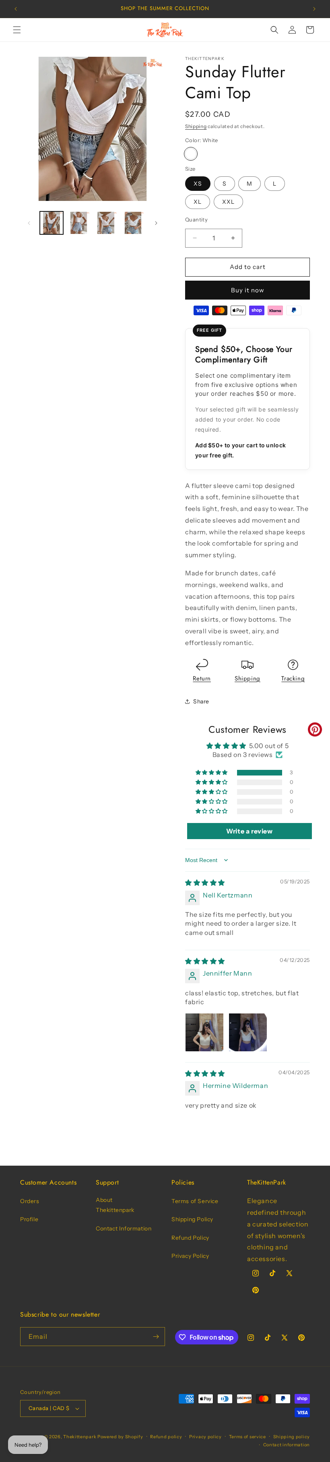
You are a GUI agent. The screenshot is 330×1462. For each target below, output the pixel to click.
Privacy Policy (190, 1255)
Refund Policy (190, 1237)
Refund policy (166, 1436)
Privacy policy (205, 1436)
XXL (228, 201)
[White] (190, 153)
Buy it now (247, 290)
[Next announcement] (314, 9)
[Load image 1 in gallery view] (51, 223)
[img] (205, 883)
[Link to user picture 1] (204, 1032)
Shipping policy (291, 1436)
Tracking (293, 678)
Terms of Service (195, 1201)
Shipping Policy (192, 1219)
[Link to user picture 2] (248, 1032)
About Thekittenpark (115, 1205)
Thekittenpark (79, 1436)
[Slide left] (29, 223)
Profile (29, 1219)
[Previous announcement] (16, 9)
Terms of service (247, 1436)
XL (198, 201)
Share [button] (201, 701)
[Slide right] (156, 223)
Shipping (196, 126)
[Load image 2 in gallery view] (79, 223)
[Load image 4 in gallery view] (133, 223)
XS (198, 183)
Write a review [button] (249, 831)
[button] (17, 30)
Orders (29, 1201)
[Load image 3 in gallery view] (106, 223)
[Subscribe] (156, 1336)
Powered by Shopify (120, 1436)
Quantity (196, 219)
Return (202, 678)
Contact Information (123, 1228)
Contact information (286, 1445)
